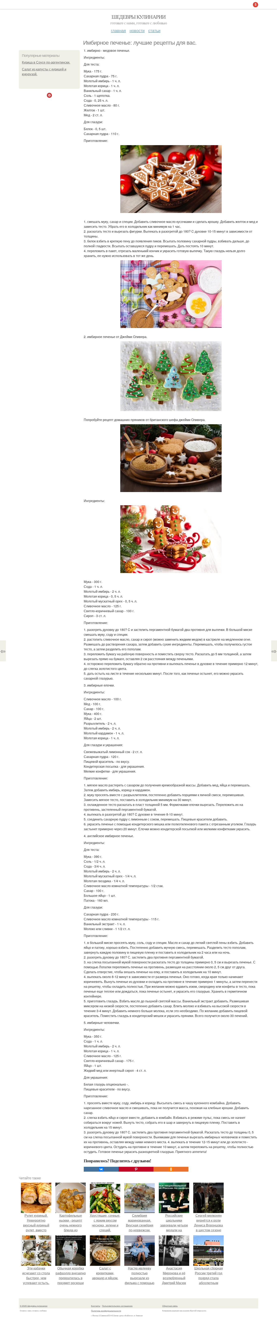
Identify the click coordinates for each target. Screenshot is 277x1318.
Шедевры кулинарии (139, 16)
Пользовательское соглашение (117, 1305)
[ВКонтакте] (101, 1169)
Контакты (95, 1305)
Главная (118, 30)
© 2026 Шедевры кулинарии (33, 1305)
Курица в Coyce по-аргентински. (46, 62)
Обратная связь (170, 1305)
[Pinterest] (136, 1169)
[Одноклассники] (171, 1169)
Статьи (154, 30)
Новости (137, 30)
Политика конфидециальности (106, 1310)
